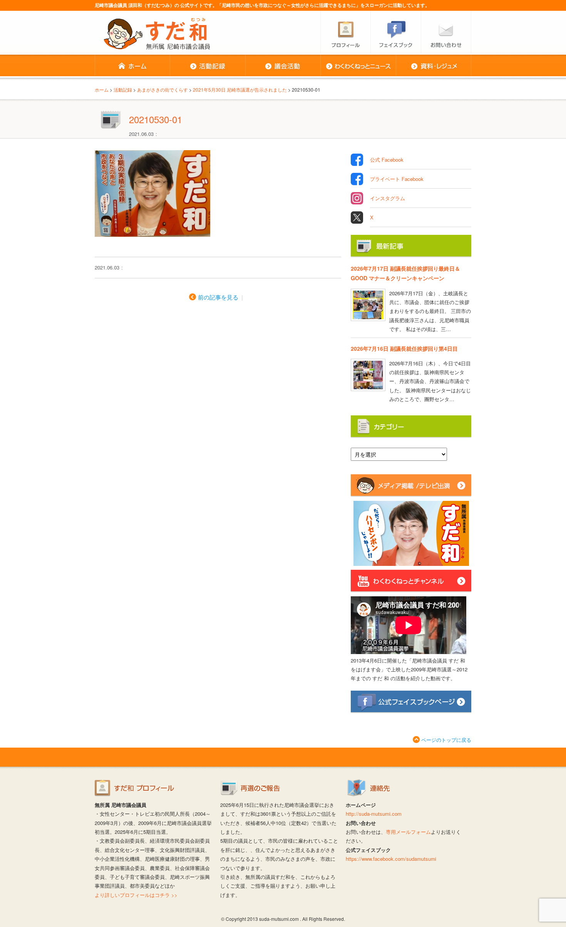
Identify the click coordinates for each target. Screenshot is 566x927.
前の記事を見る (218, 297)
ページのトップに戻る (446, 739)
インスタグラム (387, 198)
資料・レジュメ (433, 66)
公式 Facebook (387, 159)
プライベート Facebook (397, 178)
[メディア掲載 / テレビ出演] (411, 493)
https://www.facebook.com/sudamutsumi (391, 858)
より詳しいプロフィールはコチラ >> (136, 895)
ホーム (132, 66)
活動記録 (207, 66)
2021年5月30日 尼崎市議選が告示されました (240, 89)
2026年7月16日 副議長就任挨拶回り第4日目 (404, 348)
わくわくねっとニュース (358, 66)
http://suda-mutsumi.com (374, 813)
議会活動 (282, 66)
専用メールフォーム (408, 831)
